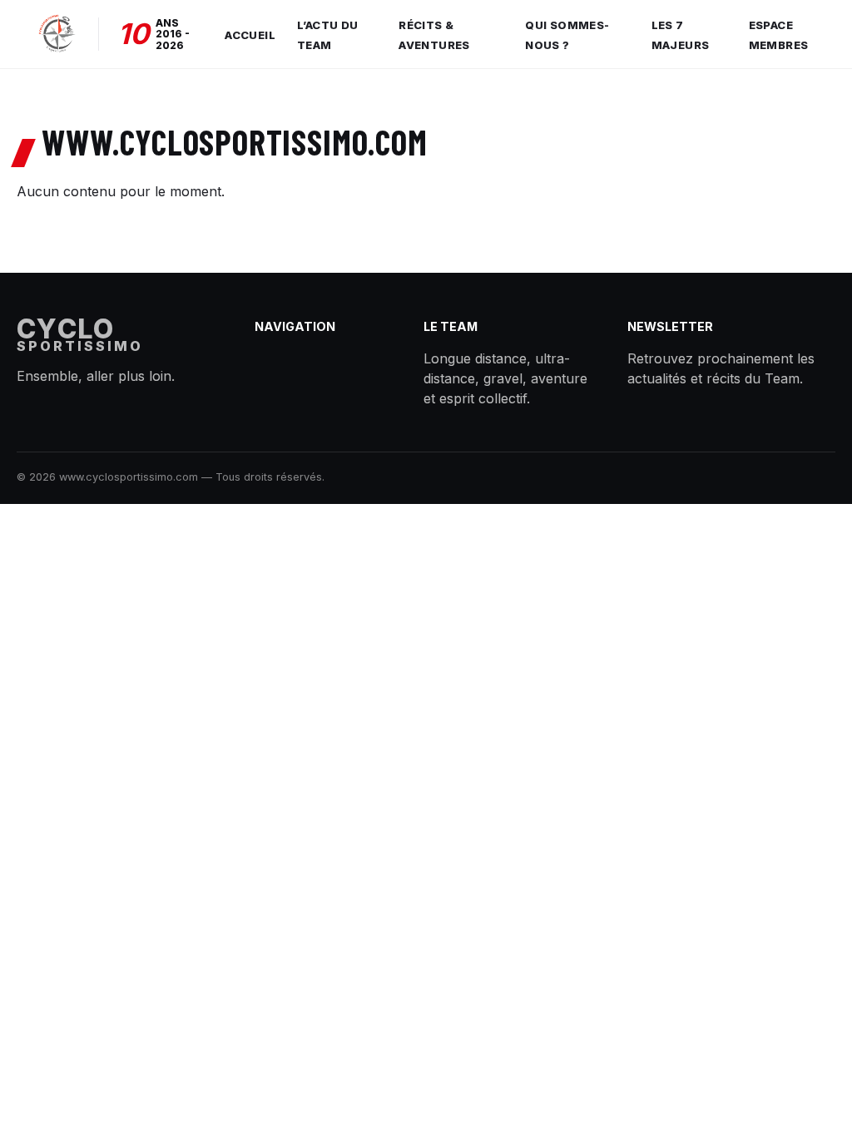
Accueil (250, 35)
